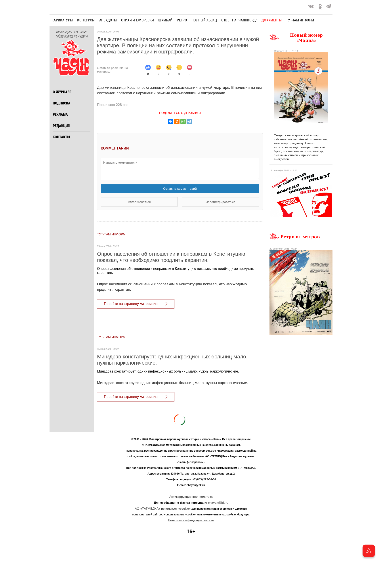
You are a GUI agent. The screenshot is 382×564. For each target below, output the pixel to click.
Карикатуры (62, 20)
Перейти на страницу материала (131, 304)
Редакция (61, 126)
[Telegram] (328, 7)
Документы (272, 20)
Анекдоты (108, 20)
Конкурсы (86, 20)
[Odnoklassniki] (320, 7)
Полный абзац (204, 20)
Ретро (182, 20)
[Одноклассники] (177, 121)
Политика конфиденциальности (191, 520)
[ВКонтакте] (170, 121)
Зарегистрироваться (220, 202)
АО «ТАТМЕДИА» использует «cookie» (163, 508)
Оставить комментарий (180, 188)
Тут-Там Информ (111, 234)
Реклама (60, 114)
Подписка (61, 103)
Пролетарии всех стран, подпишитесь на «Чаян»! (72, 34)
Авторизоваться (139, 202)
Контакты (61, 137)
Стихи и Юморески (137, 20)
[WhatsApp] (183, 121)
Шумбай (165, 20)
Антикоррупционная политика (191, 496)
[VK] (311, 7)
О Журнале (62, 92)
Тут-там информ (300, 20)
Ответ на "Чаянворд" (239, 20)
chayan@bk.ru (218, 502)
